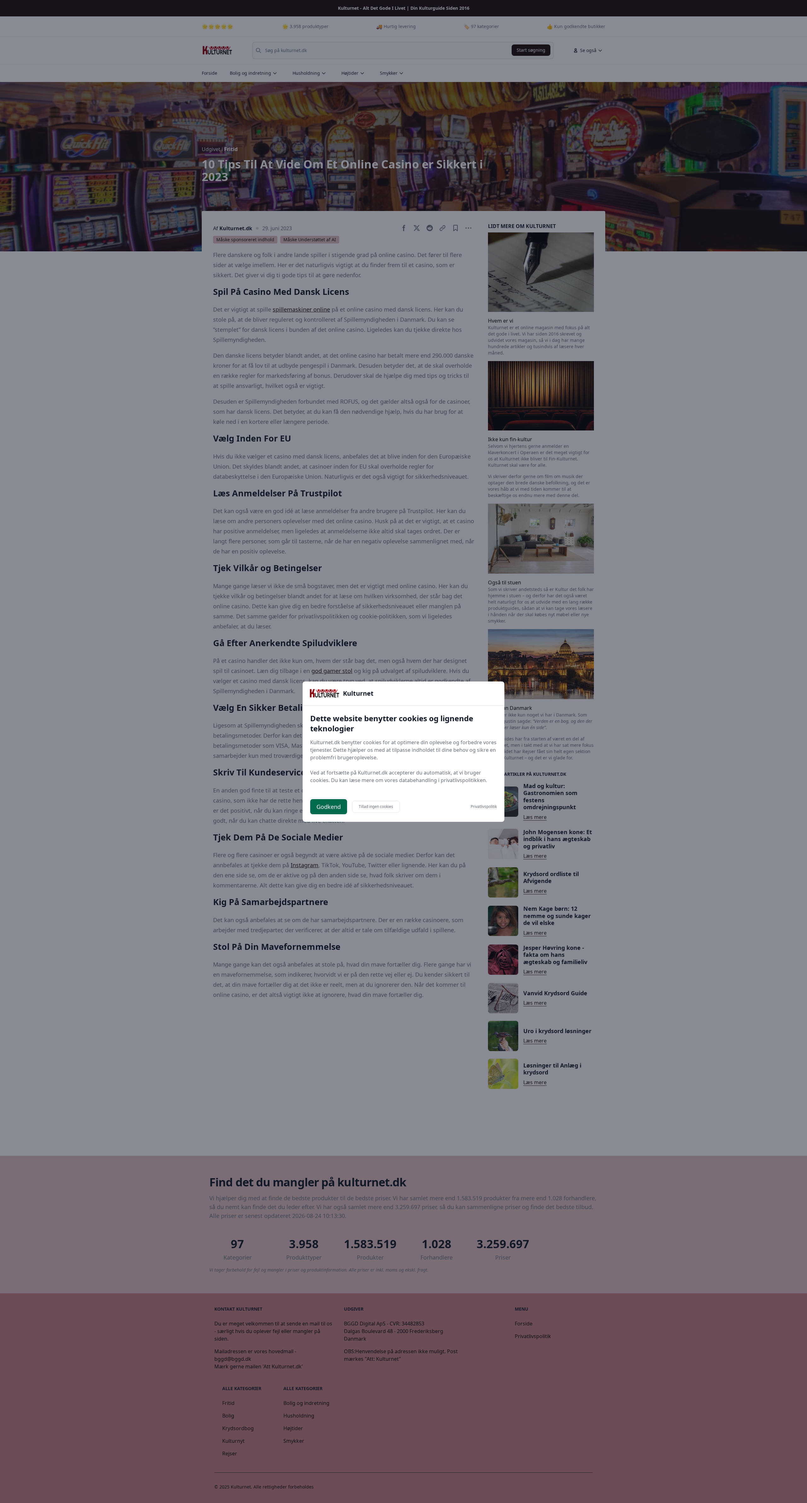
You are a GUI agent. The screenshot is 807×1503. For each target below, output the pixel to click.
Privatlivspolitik (484, 806)
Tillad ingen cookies (376, 806)
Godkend (328, 806)
